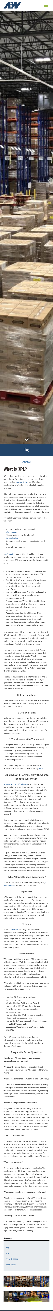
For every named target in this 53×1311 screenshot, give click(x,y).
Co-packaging (12, 538)
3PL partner (10, 554)
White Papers (11, 1265)
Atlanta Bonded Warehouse (16, 784)
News (8, 1253)
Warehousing (11, 532)
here (41, 768)
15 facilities (13, 929)
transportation (22, 482)
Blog (7, 1247)
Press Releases (12, 1259)
